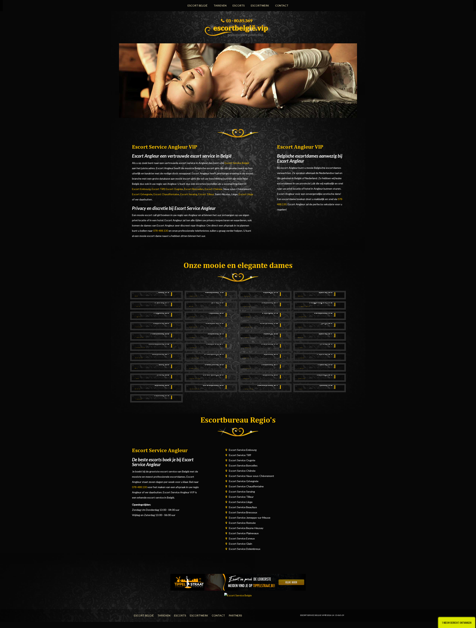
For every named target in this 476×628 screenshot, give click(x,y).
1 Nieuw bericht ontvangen (456, 622)
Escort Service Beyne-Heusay (246, 528)
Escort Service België (237, 162)
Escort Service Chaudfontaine (246, 486)
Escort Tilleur (206, 194)
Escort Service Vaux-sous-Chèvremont (251, 475)
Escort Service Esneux (242, 538)
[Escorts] (238, 582)
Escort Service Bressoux (243, 512)
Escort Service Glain (240, 543)
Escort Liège (246, 194)
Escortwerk (260, 5)
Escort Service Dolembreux (244, 548)
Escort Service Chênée (242, 470)
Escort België (198, 5)
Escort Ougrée (174, 189)
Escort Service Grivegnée (243, 481)
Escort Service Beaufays (243, 507)
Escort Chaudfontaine (166, 194)
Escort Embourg (141, 189)
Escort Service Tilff (240, 455)
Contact (281, 5)
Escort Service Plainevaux (244, 533)
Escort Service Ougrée (242, 460)
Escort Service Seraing (242, 491)
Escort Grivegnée (142, 194)
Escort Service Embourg (243, 449)
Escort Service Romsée (242, 522)
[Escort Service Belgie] (238, 29)
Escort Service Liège (241, 502)
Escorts (239, 5)
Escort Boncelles (194, 189)
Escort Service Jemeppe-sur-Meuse (249, 517)
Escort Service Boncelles (243, 465)
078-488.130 (160, 230)
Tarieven (220, 5)
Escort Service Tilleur (241, 496)
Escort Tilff (158, 189)
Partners (235, 615)
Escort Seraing (188, 194)
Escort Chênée (213, 189)
